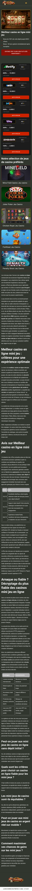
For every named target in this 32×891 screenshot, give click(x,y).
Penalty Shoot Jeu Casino (13, 268)
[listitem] (16, 73)
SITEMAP (26, 889)
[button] (26, 3)
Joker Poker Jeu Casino (12, 204)
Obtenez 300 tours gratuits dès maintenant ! (16, 52)
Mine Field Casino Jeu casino (15, 183)
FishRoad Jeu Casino (11, 247)
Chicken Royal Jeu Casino (13, 226)
